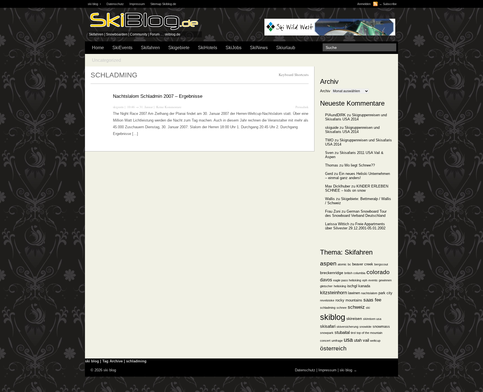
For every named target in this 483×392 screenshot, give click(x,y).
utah (358, 340)
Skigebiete (179, 47)
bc (349, 264)
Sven (329, 153)
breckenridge (331, 273)
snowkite (365, 326)
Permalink (302, 107)
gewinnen (385, 280)
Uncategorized (106, 60)
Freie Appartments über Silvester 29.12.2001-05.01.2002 (355, 226)
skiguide (118, 107)
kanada (364, 286)
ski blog (346, 370)
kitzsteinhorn (333, 292)
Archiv (325, 91)
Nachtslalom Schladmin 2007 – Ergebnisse (157, 96)
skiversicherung (347, 326)
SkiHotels (207, 47)
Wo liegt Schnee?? (359, 165)
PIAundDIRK (335, 115)
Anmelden (364, 4)
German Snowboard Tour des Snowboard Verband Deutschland (356, 213)
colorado (378, 272)
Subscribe (390, 4)
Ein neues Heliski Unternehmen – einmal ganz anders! (357, 176)
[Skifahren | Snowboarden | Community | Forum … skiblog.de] (144, 30)
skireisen (354, 319)
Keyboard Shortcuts (294, 74)
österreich (333, 348)
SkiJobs (234, 47)
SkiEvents (122, 47)
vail (366, 340)
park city (385, 293)
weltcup (375, 340)
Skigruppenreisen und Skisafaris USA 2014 (356, 117)
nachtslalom (369, 293)
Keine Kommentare (168, 107)
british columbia (354, 273)
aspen (328, 263)
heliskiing (340, 286)
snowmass (381, 327)
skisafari (327, 326)
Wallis (330, 199)
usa (348, 340)
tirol (353, 332)
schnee (342, 307)
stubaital (342, 332)
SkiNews (259, 47)
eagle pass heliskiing (347, 280)
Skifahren (150, 47)
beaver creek (362, 264)
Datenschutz (115, 4)
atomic (342, 264)
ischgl (352, 286)
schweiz (356, 307)
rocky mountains (348, 300)
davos (326, 279)
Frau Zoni (332, 211)
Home (98, 47)
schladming (327, 307)
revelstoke (327, 300)
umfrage (337, 340)
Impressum (137, 4)
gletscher (326, 286)
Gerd (329, 174)
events (373, 280)
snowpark (326, 332)
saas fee (372, 300)
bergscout (381, 264)
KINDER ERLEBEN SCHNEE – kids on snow (356, 188)
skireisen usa (372, 318)
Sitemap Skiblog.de (163, 4)
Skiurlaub (285, 47)
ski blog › (94, 4)
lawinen (354, 293)
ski (368, 307)
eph (364, 280)
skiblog (332, 317)
